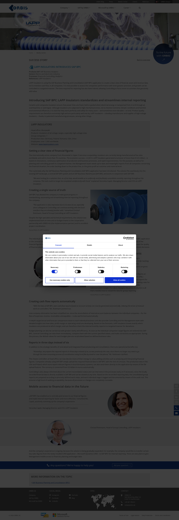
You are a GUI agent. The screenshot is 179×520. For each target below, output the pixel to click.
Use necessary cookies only (60, 280)
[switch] (78, 271)
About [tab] (120, 245)
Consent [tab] (58, 245)
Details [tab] (89, 245)
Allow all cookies (119, 280)
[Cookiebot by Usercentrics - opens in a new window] (125, 238)
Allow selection (89, 280)
